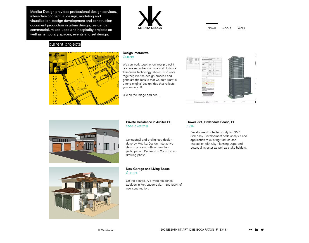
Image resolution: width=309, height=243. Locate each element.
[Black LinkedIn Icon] (256, 229)
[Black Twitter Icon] (262, 229)
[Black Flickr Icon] (250, 229)
